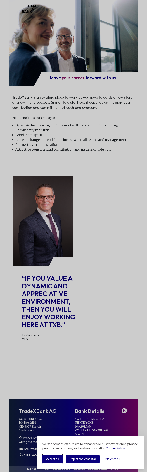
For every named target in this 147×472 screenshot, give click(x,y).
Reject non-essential (83, 459)
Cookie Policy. (115, 448)
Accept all (52, 459)
